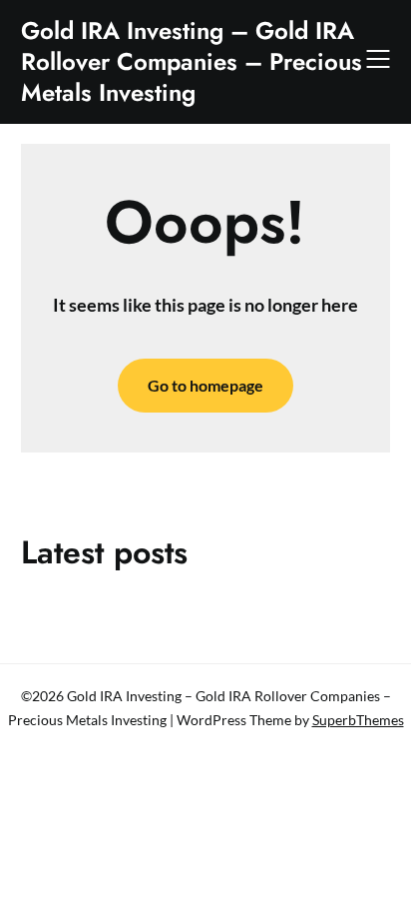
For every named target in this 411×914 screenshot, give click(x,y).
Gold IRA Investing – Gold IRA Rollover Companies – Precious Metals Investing (191, 62)
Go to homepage (205, 385)
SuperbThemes (358, 719)
